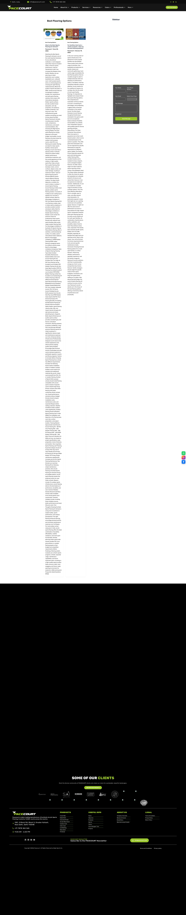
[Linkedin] (31, 840)
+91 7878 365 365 (22, 828)
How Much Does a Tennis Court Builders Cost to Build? (127, 36)
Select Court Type (132, 96)
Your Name (118, 87)
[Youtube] (34, 840)
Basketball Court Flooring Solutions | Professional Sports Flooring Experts (127, 81)
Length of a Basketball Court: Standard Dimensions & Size (127, 46)
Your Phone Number (130, 88)
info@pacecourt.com (141, 840)
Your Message (119, 103)
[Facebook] (25, 840)
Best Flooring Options (50, 42)
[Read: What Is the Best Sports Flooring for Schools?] (53, 34)
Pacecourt (123, 37)
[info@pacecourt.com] (133, 840)
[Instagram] (28, 840)
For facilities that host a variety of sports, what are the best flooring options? (75, 46)
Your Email (118, 96)
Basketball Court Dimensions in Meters (128, 45)
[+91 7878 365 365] (13, 828)
